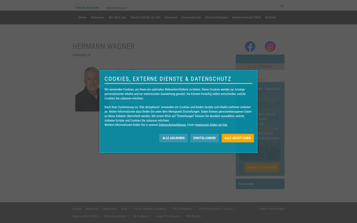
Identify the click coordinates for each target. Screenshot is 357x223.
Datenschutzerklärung (172, 125)
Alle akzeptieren (238, 138)
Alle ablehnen (174, 138)
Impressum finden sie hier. (211, 125)
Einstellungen (204, 138)
